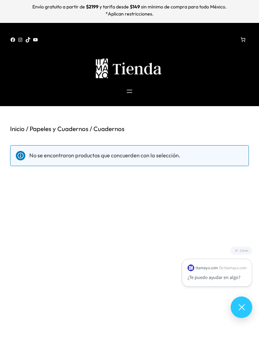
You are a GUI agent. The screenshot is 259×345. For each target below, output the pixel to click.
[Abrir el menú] (129, 91)
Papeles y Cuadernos (59, 129)
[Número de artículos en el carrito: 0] (243, 39)
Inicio (17, 129)
